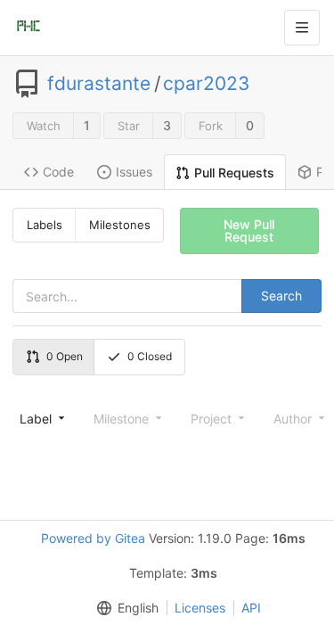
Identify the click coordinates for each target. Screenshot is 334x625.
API (251, 607)
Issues (134, 171)
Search (281, 295)
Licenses (200, 607)
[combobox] (40, 418)
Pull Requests (234, 172)
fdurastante (99, 84)
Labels (44, 225)
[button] (124, 607)
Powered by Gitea (93, 538)
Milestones (120, 225)
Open (64, 356)
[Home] (28, 27)
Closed (149, 356)
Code (58, 171)
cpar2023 (206, 84)
